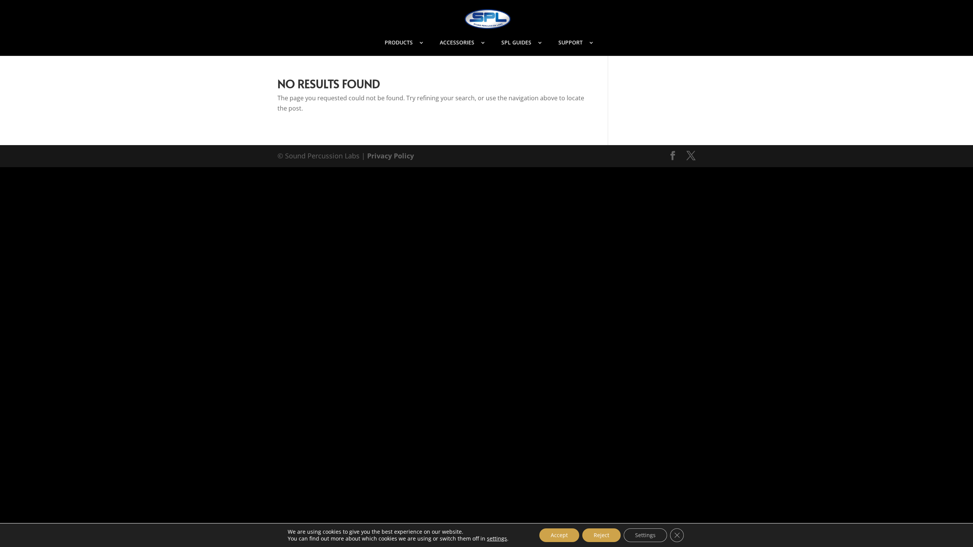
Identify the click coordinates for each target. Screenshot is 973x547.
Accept (559, 535)
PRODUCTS (399, 43)
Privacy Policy (390, 155)
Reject (601, 535)
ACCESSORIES (457, 43)
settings (497, 538)
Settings (645, 535)
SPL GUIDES (516, 43)
